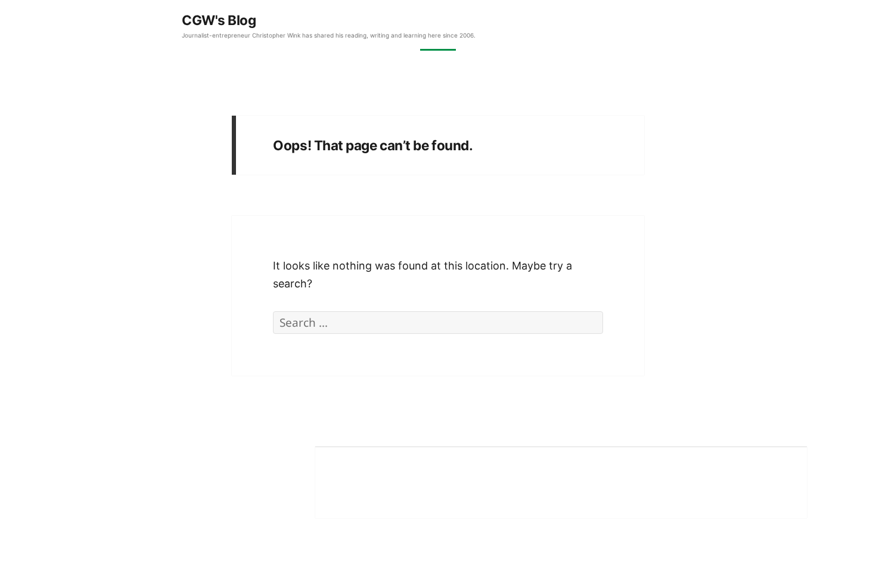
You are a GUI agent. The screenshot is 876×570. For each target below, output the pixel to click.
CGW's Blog (219, 20)
